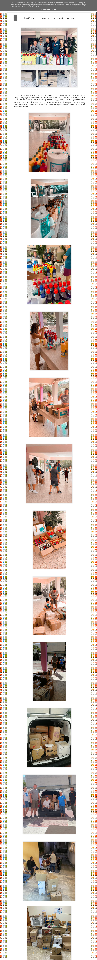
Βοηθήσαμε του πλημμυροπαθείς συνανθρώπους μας (49, 18)
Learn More (45, 9)
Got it (54, 9)
